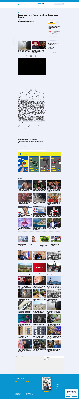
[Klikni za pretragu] (63, 4)
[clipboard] (15, 43)
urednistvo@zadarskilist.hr (18, 393)
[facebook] (15, 39)
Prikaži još (54, 52)
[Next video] (21, 73)
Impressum (44, 0)
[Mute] (23, 73)
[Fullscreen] (45, 73)
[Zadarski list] (39, 4)
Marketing (40, 0)
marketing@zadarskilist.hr (31, 384)
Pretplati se (71, 396)
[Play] (19, 73)
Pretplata (35, 0)
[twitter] (61, 0)
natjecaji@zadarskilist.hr (29, 385)
